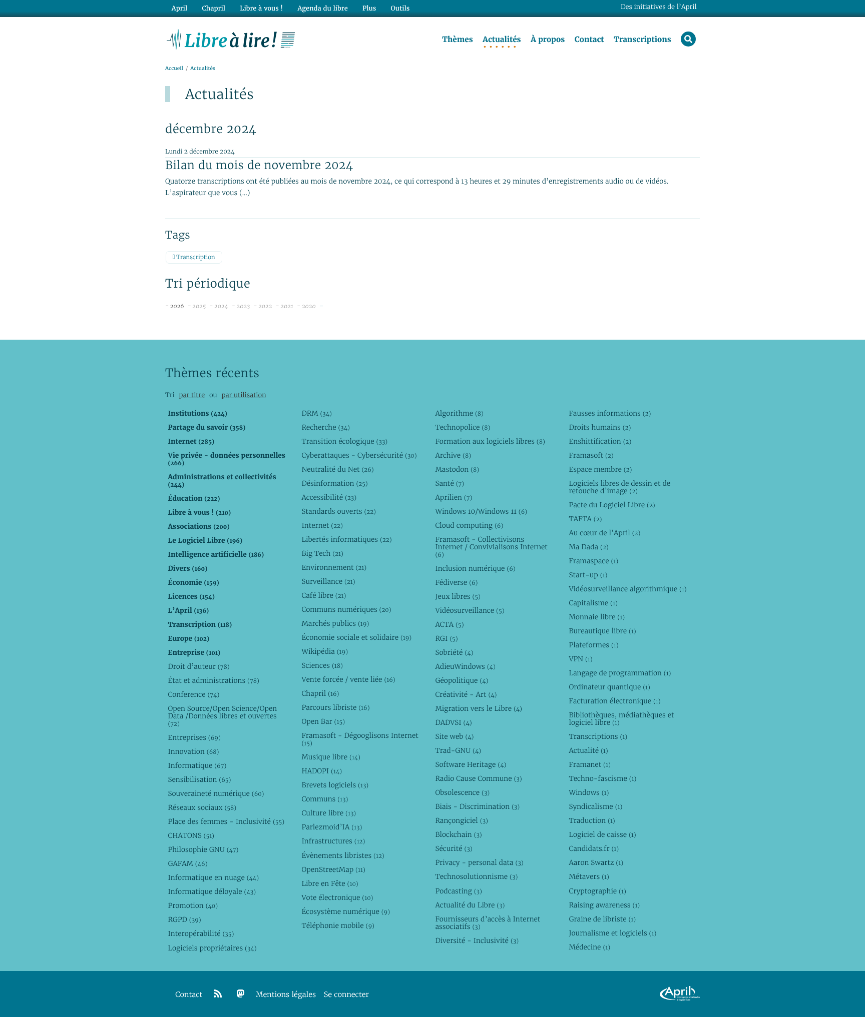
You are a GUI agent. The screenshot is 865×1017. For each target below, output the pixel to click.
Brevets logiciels (334, 784)
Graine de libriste (602, 918)
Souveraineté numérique (216, 793)
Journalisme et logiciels (612, 932)
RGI (446, 638)
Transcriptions (642, 40)
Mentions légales (286, 994)
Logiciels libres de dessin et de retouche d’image (619, 487)
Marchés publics (335, 623)
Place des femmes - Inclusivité (226, 821)
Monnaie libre (597, 616)
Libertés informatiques (346, 539)
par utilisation (243, 395)
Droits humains (600, 427)
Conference (193, 694)
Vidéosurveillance (469, 610)
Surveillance (328, 581)
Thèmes (457, 40)
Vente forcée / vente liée (348, 679)
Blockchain (458, 834)
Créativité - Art (466, 694)
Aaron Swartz (596, 862)
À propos (548, 40)
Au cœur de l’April (604, 532)
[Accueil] (231, 39)
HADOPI (321, 770)
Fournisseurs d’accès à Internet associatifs (487, 922)
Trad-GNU (458, 750)
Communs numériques (346, 609)
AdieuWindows (465, 666)
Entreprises (194, 737)
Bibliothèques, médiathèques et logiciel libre (621, 718)
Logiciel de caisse (602, 834)
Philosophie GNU (203, 849)
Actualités (502, 40)
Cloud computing (469, 525)
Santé (449, 483)
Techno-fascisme (602, 778)
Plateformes (593, 644)
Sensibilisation (199, 779)
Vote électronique (337, 897)
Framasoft (591, 455)
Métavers (589, 876)
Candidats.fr (594, 848)
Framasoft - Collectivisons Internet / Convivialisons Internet (491, 547)
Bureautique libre (602, 630)
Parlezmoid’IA (331, 826)
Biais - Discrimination (477, 806)
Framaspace (593, 560)
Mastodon (457, 469)
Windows (589, 792)
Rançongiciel (461, 820)
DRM (316, 413)
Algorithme (459, 413)
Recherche (325, 427)
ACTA (449, 624)
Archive (453, 455)
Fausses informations (610, 413)
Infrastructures (333, 840)
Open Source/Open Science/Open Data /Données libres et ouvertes (222, 716)
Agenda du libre (322, 8)
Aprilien (453, 497)
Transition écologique (344, 441)
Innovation (193, 751)
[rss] (218, 994)
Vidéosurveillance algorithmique (627, 588)
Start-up (588, 574)
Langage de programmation (620, 672)
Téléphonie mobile (337, 925)
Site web (454, 736)
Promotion (193, 905)
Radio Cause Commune (478, 778)
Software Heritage (470, 764)
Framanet (589, 764)
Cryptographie (597, 890)
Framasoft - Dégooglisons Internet (359, 739)
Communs (324, 798)
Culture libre (328, 812)
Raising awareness (604, 904)
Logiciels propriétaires (212, 947)
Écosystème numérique (345, 911)
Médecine (589, 946)
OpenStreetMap (333, 869)
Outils (400, 8)
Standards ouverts (338, 511)
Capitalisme (593, 602)
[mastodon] (241, 994)
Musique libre (330, 756)
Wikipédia (324, 651)
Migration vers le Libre (478, 708)
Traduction (592, 820)
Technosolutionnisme (476, 876)
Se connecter (346, 994)
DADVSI (453, 722)
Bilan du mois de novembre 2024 (259, 165)
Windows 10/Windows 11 (481, 511)
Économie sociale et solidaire (356, 637)
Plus (369, 8)
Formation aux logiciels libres (490, 441)
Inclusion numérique (475, 568)
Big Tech (322, 553)
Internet (321, 525)
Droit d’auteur (198, 666)
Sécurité (453, 848)
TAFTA (585, 518)
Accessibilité (328, 497)
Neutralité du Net (337, 469)
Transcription (195, 257)
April (179, 8)
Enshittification (600, 441)
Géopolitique (461, 680)
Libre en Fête (329, 883)
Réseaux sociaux (202, 807)
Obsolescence (462, 792)
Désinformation (334, 483)
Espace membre (600, 469)
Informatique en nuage (213, 877)
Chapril (320, 693)
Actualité (588, 750)
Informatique (197, 765)
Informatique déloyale (212, 891)
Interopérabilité (201, 933)
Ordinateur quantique (609, 686)
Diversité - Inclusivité (477, 940)
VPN (580, 658)
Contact (589, 40)
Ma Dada (588, 546)
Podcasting (458, 890)
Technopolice (462, 427)
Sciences (321, 665)
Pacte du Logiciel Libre (612, 504)
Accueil (174, 68)
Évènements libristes (342, 855)
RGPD (184, 919)
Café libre (323, 595)
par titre (192, 395)
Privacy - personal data (479, 862)
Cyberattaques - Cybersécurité (358, 455)
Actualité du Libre (470, 904)
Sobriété (454, 652)
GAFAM (187, 863)
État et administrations (213, 680)
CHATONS (191, 835)
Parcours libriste (335, 707)
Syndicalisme (595, 806)
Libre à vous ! (261, 8)
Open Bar (323, 721)
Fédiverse (456, 582)
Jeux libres (458, 596)
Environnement (333, 567)
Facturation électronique (614, 700)
